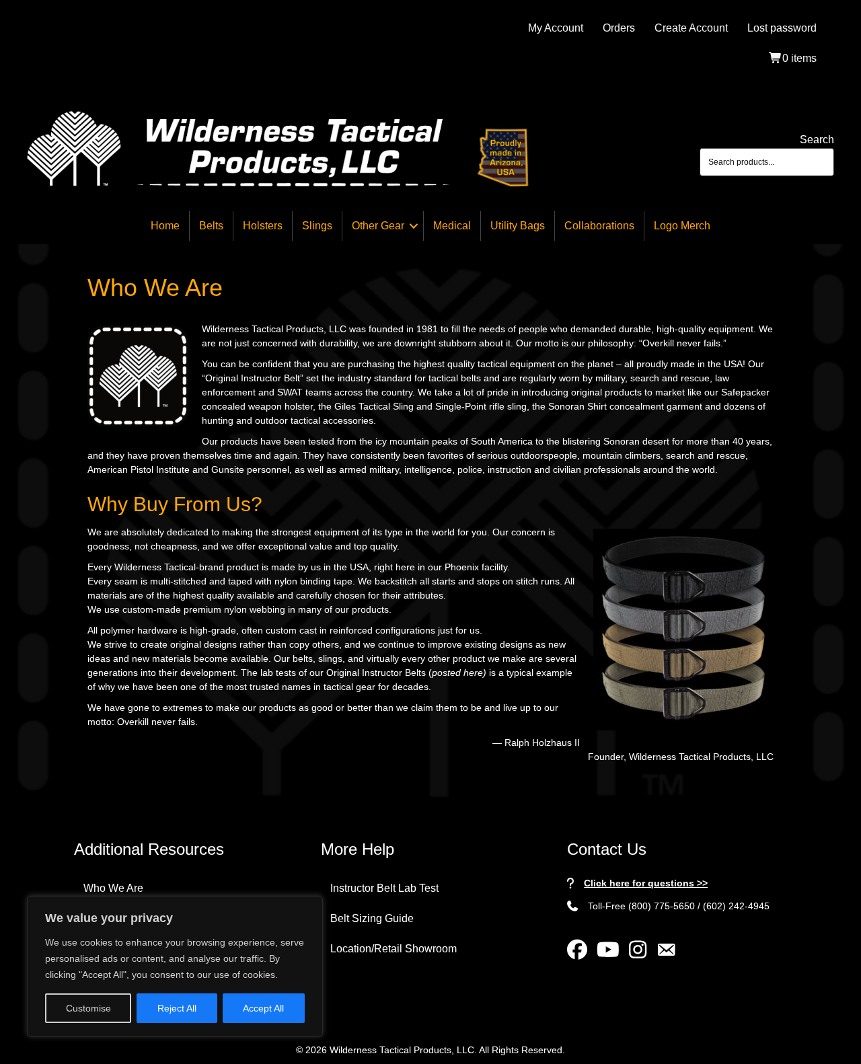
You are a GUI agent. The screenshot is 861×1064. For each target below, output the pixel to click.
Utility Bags (517, 225)
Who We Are (113, 888)
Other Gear (378, 225)
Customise (88, 1008)
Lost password (782, 28)
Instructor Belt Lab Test (384, 888)
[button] (413, 226)
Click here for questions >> (646, 883)
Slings (317, 225)
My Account (555, 28)
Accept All (263, 1008)
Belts (211, 225)
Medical (452, 225)
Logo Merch (682, 225)
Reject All (176, 1008)
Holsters (263, 225)
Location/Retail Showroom (393, 948)
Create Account (691, 28)
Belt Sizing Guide (372, 918)
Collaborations (599, 225)
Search (817, 139)
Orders (619, 28)
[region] (175, 966)
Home (165, 225)
